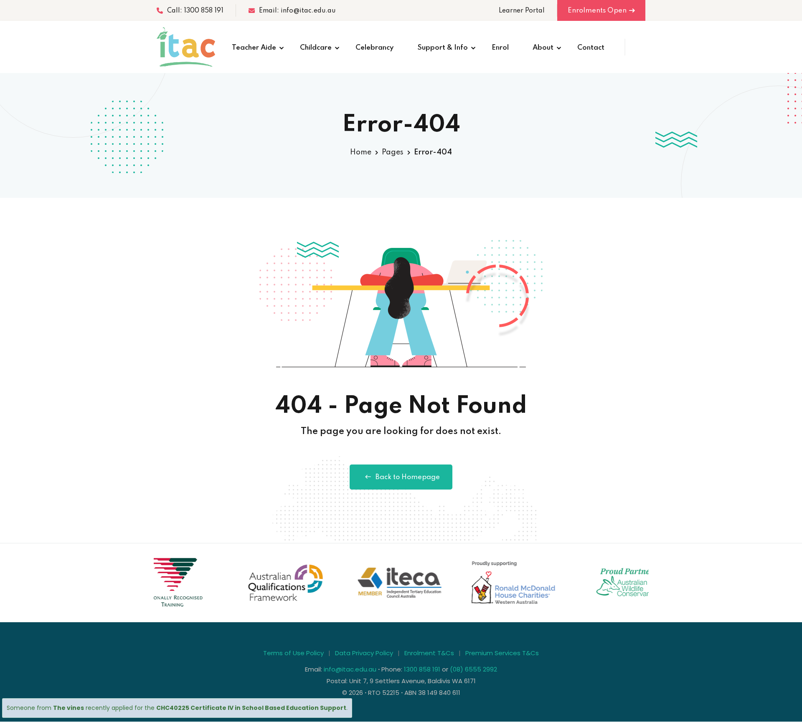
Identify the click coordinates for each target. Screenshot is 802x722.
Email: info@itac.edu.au (297, 11)
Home (360, 152)
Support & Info (442, 47)
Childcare (316, 47)
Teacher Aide (254, 47)
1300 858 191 (422, 669)
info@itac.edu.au (350, 669)
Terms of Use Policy (293, 653)
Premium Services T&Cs (502, 653)
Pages (393, 152)
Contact (590, 47)
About (543, 47)
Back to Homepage (408, 477)
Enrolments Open (597, 10)
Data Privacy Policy (364, 653)
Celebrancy (374, 47)
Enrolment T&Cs (429, 653)
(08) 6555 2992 (473, 669)
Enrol (500, 47)
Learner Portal (522, 11)
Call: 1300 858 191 (195, 11)
